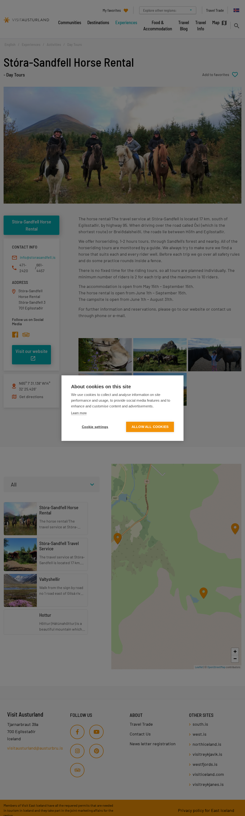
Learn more (79, 413)
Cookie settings (95, 427)
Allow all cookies (150, 427)
